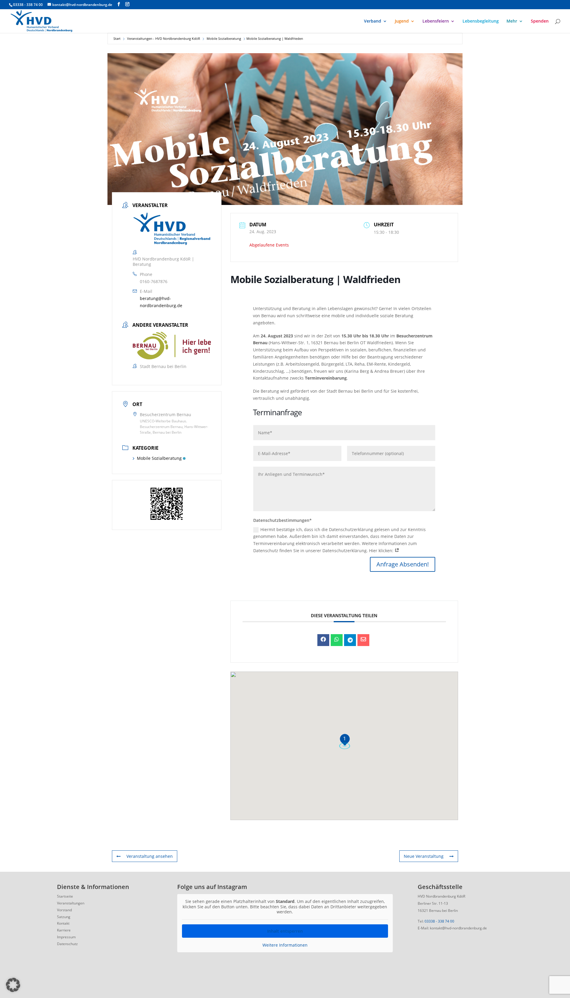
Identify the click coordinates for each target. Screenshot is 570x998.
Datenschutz (67, 943)
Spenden (540, 21)
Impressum (66, 936)
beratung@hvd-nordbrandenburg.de (161, 302)
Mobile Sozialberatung (224, 38)
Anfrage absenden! (402, 564)
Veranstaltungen (70, 903)
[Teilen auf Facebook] (323, 640)
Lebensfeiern (435, 21)
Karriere (64, 930)
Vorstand (64, 909)
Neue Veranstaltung (424, 856)
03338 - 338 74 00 (439, 921)
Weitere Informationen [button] (285, 945)
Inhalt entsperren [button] (285, 931)
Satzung (63, 916)
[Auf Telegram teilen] (350, 640)
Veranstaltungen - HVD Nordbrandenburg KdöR (163, 38)
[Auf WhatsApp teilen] (337, 640)
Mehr (511, 21)
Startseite (65, 896)
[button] (13, 985)
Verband (372, 21)
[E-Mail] (363, 640)
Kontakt (63, 923)
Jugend (402, 21)
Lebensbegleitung (481, 21)
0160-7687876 (153, 281)
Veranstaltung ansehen (149, 856)
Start (117, 38)
